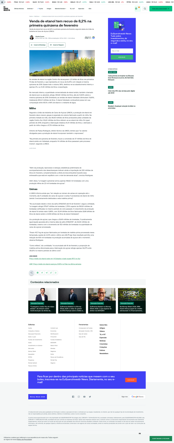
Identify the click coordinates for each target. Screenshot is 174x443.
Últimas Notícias (19, 8)
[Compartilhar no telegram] (46, 272)
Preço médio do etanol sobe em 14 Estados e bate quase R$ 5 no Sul (54, 259)
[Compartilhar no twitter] (51, 272)
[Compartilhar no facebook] (42, 272)
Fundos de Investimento (35, 339)
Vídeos (102, 331)
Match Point (54, 345)
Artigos (49, 8)
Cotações (103, 347)
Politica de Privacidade (24, 439)
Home (31, 16)
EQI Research (54, 334)
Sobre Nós (103, 325)
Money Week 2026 (37, 397)
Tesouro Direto (32, 366)
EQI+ (90, 8)
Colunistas (103, 344)
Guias (30, 342)
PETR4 (30, 357)
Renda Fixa (54, 360)
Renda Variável (32, 363)
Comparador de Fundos (85, 328)
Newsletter (31, 354)
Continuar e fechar (160, 438)
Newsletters (104, 353)
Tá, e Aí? (103, 334)
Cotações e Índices (33, 331)
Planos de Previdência (57, 357)
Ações (30, 328)
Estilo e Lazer (32, 337)
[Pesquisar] (145, 8)
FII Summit (53, 337)
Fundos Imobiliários (56, 339)
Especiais (81, 8)
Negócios (53, 351)
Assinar (121, 57)
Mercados (31, 348)
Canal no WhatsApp (39, 45)
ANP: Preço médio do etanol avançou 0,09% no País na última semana (55, 264)
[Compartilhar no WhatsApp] (55, 272)
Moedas (53, 348)
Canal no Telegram (58, 45)
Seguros (53, 363)
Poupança (31, 360)
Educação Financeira (34, 334)
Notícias (36, 16)
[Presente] (137, 8)
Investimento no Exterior (35, 345)
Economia (53, 331)
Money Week (32, 351)
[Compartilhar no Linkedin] (37, 272)
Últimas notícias (112, 69)
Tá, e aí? (72, 8)
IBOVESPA (53, 342)
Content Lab (54, 328)
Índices (102, 350)
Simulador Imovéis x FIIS (86, 331)
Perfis (52, 354)
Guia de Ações (83, 334)
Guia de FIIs (82, 337)
